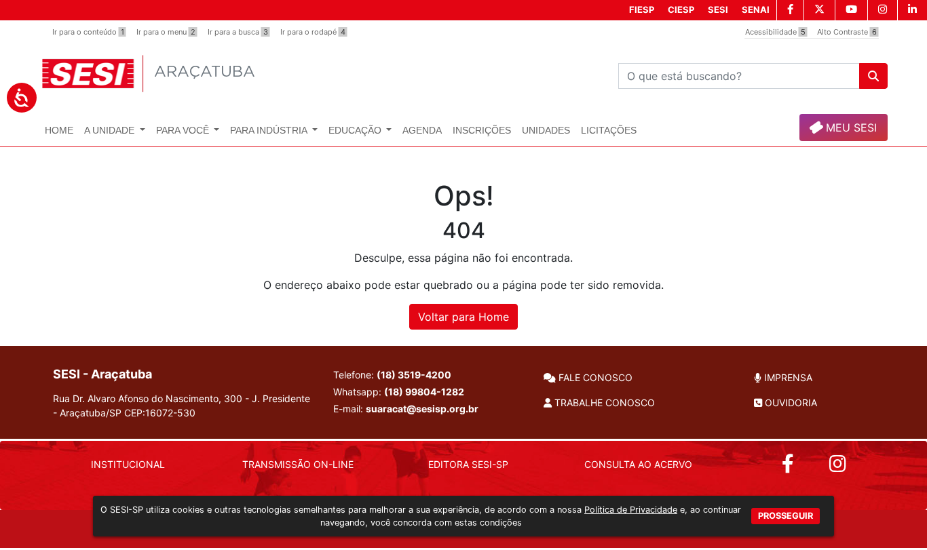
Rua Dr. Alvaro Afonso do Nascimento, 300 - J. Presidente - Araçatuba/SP (181, 405)
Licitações (609, 130)
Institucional (128, 464)
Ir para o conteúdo (88, 32)
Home (59, 130)
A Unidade (110, 130)
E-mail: (405, 408)
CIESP (681, 9)
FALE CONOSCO (594, 377)
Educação (356, 130)
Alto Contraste (847, 32)
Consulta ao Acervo (638, 464)
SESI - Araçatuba (102, 374)
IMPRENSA (786, 377)
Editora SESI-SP (468, 464)
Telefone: (392, 374)
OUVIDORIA (789, 402)
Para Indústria (269, 130)
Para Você (184, 130)
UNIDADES (546, 130)
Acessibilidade (775, 32)
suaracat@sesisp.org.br (422, 408)
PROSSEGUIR (785, 515)
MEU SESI (849, 127)
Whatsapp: (398, 391)
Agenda (422, 130)
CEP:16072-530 (159, 412)
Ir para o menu (165, 32)
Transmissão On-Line (298, 464)
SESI (718, 9)
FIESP (641, 9)
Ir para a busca (238, 32)
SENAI (756, 9)
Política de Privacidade (630, 510)
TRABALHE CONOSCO (603, 402)
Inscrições (482, 130)
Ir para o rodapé (312, 32)
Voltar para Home (463, 316)
